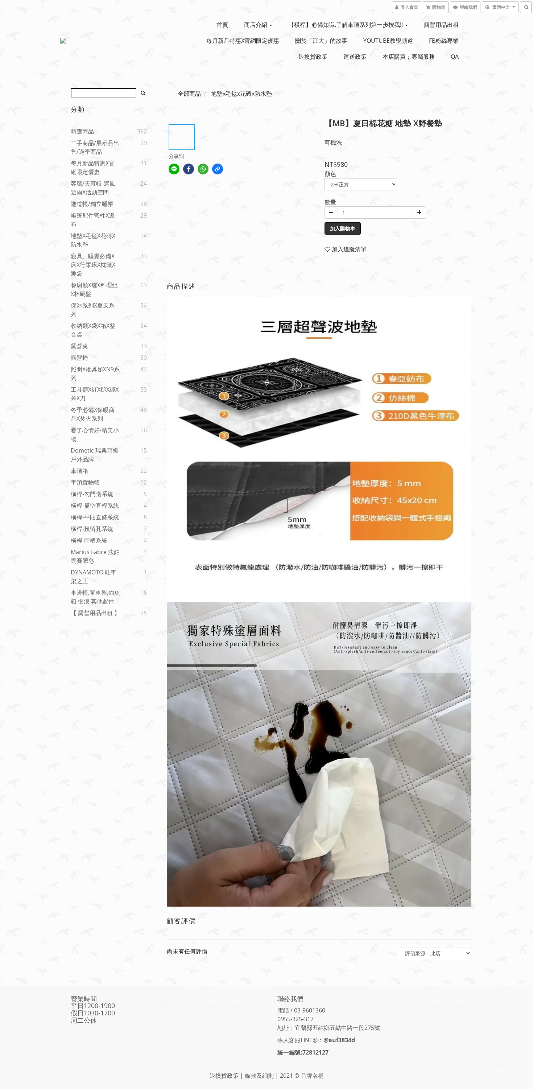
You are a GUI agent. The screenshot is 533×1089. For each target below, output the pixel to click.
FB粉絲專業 (444, 41)
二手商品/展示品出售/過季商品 (95, 147)
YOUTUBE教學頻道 (388, 41)
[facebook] (188, 169)
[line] (174, 169)
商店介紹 (256, 25)
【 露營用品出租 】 (95, 613)
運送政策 (355, 57)
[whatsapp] (203, 169)
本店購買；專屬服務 (409, 57)
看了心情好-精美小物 (95, 434)
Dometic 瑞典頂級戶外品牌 (95, 454)
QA (455, 57)
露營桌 (79, 346)
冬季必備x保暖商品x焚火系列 (93, 414)
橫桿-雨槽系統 (89, 540)
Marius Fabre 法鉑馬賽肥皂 (95, 556)
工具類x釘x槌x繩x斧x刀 (95, 393)
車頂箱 (79, 471)
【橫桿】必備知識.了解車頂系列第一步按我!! (346, 25)
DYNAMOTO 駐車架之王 (93, 576)
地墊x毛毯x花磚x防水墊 (93, 240)
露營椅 (79, 358)
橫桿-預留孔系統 (92, 529)
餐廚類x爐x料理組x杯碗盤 (94, 289)
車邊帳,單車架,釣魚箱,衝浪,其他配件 (95, 597)
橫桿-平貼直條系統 (95, 517)
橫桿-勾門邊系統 (92, 494)
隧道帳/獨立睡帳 (92, 204)
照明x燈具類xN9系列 (95, 373)
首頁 (222, 25)
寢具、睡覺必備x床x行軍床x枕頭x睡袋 (93, 264)
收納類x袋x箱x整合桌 (93, 330)
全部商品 (189, 94)
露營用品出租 (441, 25)
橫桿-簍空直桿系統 (95, 506)
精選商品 (82, 131)
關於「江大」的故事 (321, 41)
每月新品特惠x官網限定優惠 (242, 41)
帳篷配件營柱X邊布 (93, 219)
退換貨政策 (312, 57)
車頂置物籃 (85, 482)
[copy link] (217, 169)
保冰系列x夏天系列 (93, 309)
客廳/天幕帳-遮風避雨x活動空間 (93, 188)
